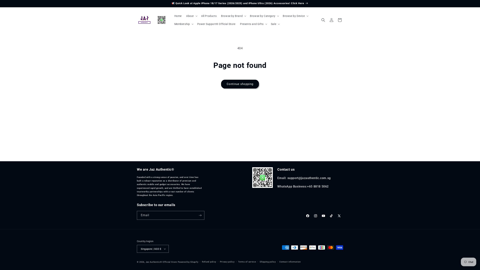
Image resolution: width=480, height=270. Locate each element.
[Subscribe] (200, 215)
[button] (191, 16)
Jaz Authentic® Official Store (161, 262)
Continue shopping (240, 84)
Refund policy (209, 262)
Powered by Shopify (188, 262)
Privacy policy (227, 262)
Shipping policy (268, 262)
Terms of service (247, 262)
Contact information (290, 262)
